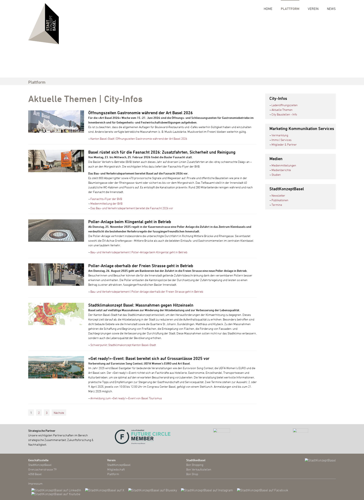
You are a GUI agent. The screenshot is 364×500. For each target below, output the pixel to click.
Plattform (290, 9)
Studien (276, 174)
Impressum (35, 483)
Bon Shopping (194, 464)
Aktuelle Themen (282, 109)
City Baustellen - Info (284, 114)
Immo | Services (282, 140)
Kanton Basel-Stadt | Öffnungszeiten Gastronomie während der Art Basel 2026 (138, 138)
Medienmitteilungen (284, 165)
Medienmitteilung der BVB (106, 203)
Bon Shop (192, 474)
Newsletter (278, 195)
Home (268, 9)
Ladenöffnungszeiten (285, 105)
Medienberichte (281, 170)
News (331, 9)
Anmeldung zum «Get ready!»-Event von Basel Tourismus (126, 398)
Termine (277, 204)
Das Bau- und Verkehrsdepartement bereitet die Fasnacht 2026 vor (131, 208)
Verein (313, 9)
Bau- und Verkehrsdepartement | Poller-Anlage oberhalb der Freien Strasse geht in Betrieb (146, 291)
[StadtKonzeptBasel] (43, 23)
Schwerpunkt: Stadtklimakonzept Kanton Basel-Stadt (123, 345)
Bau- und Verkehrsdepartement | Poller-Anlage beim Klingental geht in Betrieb (138, 252)
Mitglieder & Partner (284, 144)
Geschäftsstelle (38, 460)
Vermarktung (280, 135)
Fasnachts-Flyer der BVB (106, 199)
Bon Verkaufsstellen (198, 469)
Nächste (59, 412)
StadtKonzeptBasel (119, 464)
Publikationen (280, 200)
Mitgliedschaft (116, 469)
